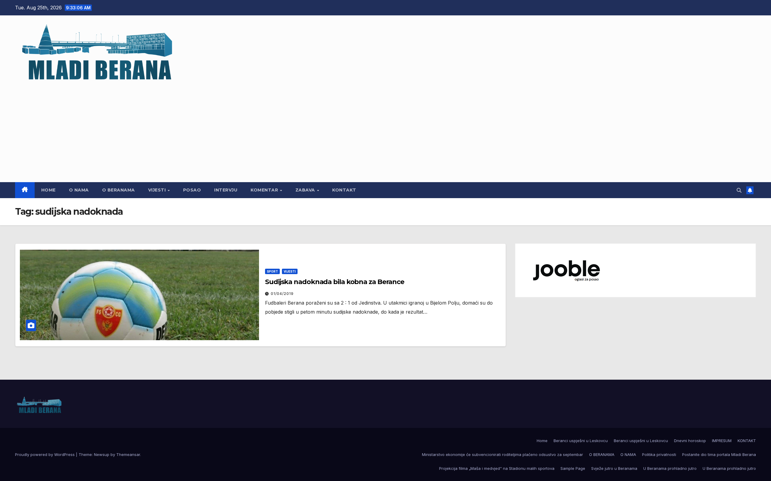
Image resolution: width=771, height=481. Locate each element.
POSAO (192, 190)
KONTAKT (344, 190)
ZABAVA (306, 190)
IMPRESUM (722, 440)
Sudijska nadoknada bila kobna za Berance (334, 282)
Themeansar (128, 454)
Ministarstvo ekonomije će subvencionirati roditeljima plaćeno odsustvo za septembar (502, 454)
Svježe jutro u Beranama (614, 468)
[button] (739, 190)
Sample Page (572, 468)
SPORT (272, 271)
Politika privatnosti (659, 454)
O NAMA (79, 190)
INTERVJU (225, 190)
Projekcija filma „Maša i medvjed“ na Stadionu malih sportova (496, 468)
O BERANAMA (118, 190)
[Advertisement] (385, 129)
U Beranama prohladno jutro (670, 468)
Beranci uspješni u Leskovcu (581, 440)
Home (48, 190)
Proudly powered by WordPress (45, 454)
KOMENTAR (265, 190)
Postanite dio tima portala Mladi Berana (719, 454)
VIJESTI (157, 190)
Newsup (101, 454)
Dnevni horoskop (690, 440)
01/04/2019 (282, 293)
